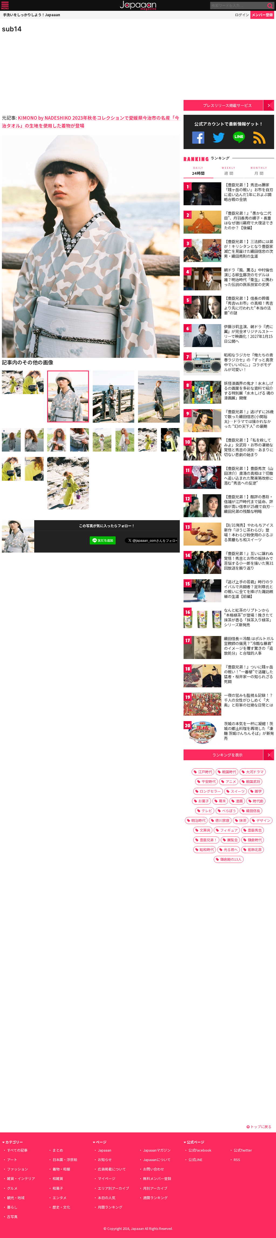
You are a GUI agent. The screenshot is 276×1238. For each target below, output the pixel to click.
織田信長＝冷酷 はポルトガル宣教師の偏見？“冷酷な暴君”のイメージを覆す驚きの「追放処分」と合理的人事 (249, 645)
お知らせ (105, 1159)
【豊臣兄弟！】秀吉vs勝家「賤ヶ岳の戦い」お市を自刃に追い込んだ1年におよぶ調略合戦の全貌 (248, 192)
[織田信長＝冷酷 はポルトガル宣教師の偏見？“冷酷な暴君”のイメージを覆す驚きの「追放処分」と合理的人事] (202, 648)
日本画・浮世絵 (65, 1159)
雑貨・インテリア (21, 1178)
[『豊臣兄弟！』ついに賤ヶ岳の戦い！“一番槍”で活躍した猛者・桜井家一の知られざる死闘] (202, 676)
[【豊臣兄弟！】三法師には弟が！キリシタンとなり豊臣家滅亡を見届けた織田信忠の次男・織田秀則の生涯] (202, 251)
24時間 (198, 171)
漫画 (239, 800)
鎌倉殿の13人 (231, 859)
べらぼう (229, 810)
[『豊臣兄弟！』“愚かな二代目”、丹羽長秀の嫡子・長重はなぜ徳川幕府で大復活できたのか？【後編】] (202, 223)
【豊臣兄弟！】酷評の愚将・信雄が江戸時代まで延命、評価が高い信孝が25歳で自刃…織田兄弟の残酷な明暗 (249, 504)
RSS (259, 138)
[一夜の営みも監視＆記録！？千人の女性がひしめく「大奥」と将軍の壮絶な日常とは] (202, 705)
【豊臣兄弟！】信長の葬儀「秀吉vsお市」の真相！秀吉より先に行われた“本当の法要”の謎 (248, 305)
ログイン (242, 14)
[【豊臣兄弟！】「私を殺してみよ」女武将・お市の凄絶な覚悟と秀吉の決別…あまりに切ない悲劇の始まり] (202, 450)
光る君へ (231, 849)
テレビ (207, 810)
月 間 (259, 171)
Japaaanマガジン (157, 1150)
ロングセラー (210, 791)
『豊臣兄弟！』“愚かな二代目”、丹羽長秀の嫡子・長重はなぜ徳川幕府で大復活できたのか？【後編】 (248, 220)
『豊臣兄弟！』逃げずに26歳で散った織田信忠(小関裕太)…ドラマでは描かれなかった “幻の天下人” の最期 (249, 419)
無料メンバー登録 (157, 1178)
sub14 (12, 29)
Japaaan (138, 5)
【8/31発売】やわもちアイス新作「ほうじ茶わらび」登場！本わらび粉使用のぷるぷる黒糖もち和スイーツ (248, 532)
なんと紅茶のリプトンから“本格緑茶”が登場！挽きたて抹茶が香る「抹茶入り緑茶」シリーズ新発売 (248, 617)
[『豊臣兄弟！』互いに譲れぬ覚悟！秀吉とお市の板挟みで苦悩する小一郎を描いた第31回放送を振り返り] (202, 563)
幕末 (222, 800)
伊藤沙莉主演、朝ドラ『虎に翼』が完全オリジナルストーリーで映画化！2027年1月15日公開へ (248, 334)
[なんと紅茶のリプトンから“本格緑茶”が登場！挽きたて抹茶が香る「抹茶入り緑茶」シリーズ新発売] (202, 620)
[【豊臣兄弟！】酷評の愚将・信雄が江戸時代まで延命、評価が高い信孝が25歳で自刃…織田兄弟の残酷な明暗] (202, 506)
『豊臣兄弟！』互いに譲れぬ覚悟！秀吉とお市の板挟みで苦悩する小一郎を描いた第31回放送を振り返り (249, 560)
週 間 (229, 171)
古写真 (12, 1216)
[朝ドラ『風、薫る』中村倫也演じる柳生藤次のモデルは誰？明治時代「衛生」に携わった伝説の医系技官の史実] (202, 279)
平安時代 (209, 781)
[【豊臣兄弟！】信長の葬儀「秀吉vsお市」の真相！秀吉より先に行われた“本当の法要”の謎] (202, 308)
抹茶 (242, 820)
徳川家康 (222, 820)
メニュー (5, 5)
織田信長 (253, 810)
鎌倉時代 (255, 839)
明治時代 (198, 820)
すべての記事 (17, 1150)
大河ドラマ (255, 771)
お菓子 (203, 800)
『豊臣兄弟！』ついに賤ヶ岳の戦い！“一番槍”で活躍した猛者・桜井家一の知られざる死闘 (248, 674)
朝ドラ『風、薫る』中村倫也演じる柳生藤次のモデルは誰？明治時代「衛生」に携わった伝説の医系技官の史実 (248, 277)
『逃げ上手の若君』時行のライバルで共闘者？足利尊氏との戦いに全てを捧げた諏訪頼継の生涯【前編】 (248, 589)
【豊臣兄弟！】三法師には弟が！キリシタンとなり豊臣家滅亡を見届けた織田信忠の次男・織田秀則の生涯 (248, 248)
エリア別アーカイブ (113, 1188)
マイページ (106, 1178)
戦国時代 (229, 771)
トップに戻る (260, 1126)
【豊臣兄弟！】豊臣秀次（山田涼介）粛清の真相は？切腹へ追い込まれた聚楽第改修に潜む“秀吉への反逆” (248, 475)
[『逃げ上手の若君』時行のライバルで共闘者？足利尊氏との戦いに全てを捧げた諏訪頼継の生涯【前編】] (202, 591)
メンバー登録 (262, 14)
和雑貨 (58, 1178)
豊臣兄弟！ (208, 839)
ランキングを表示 (227, 755)
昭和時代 (207, 849)
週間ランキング (155, 1197)
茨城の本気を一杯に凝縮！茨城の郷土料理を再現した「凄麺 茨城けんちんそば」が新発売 (249, 731)
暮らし (12, 1207)
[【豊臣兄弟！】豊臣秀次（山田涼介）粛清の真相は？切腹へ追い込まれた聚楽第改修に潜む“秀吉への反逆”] (202, 478)
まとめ (58, 1150)
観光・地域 (16, 1197)
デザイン (263, 820)
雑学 (258, 791)
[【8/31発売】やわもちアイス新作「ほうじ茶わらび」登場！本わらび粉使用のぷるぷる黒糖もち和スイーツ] (202, 535)
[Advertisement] (46, 73)
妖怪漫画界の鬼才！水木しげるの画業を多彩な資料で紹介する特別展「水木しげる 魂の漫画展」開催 (249, 390)
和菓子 (58, 1188)
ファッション (17, 1169)
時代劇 (258, 800)
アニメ (231, 781)
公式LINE (239, 138)
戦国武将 (253, 781)
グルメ (12, 1188)
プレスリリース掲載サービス (227, 105)
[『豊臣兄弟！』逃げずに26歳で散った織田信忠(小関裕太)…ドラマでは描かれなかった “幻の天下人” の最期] (202, 421)
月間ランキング (110, 1207)
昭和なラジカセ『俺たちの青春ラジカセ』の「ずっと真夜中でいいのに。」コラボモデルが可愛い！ (248, 362)
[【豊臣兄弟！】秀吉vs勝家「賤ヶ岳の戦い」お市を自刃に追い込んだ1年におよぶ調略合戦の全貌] (202, 194)
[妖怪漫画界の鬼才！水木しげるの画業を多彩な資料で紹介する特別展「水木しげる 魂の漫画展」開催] (202, 393)
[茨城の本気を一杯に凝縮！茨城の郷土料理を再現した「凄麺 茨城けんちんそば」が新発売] (202, 733)
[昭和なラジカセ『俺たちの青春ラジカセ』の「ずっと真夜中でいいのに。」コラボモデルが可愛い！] (202, 364)
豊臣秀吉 (255, 830)
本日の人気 (106, 1197)
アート (12, 1159)
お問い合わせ (153, 1169)
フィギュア (229, 830)
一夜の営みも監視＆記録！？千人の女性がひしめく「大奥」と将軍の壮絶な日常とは (248, 700)
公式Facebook (198, 138)
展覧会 (232, 839)
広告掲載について (112, 1169)
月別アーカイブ (155, 1188)
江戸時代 (205, 771)
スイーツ (238, 791)
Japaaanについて (157, 1159)
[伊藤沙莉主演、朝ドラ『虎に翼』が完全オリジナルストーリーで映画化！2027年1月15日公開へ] (202, 336)
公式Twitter (219, 138)
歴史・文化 (61, 1207)
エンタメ (60, 1197)
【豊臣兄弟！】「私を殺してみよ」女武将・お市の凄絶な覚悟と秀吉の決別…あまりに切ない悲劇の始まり (248, 447)
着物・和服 (61, 1169)
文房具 (205, 830)
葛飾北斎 (255, 849)
